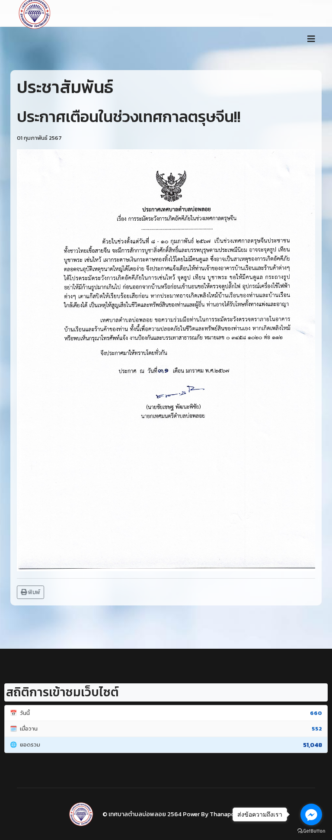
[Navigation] (311, 39)
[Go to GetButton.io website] (311, 831)
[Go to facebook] (311, 814)
